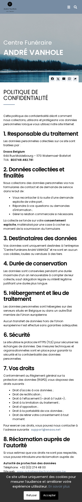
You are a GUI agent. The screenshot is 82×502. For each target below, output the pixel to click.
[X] (58, 79)
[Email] (64, 79)
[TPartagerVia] (75, 79)
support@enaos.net (46, 430)
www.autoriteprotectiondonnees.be (41, 471)
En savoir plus (59, 486)
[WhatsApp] (69, 79)
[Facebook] (52, 79)
